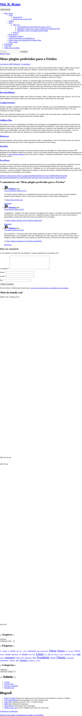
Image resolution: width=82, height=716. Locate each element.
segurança (10, 657)
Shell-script (28, 658)
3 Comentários (25, 64)
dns (67, 651)
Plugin (59, 176)
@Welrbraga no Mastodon (9, 711)
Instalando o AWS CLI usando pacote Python (32, 31)
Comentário (4, 268)
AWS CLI (16, 25)
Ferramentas (8, 44)
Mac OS (50, 654)
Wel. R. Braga (10, 4)
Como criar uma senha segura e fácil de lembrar (45, 177)
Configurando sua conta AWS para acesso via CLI (34, 27)
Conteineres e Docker (16, 36)
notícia (61, 654)
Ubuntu (60, 657)
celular (24, 651)
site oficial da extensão (16, 154)
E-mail (3, 276)
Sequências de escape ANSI (22, 19)
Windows (24, 660)
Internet (25, 654)
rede (79, 654)
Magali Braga (8, 706)
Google (8, 654)
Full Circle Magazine (11, 700)
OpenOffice (67, 654)
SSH (34, 658)
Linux (40, 654)
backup (13, 651)
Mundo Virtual (5, 54)
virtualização (4, 660)
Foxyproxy (45, 176)
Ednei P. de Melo (10, 698)
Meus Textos (8, 13)
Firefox (39, 176)
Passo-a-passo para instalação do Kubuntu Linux (25, 40)
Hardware (15, 654)
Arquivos (3, 639)
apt (9, 651)
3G (1, 651)
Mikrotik (56, 654)
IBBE (6, 704)
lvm (46, 654)
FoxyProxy (5, 160)
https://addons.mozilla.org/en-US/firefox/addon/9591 (24, 241)
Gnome (2, 654)
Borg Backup (13, 34)
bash (17, 651)
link (34, 654)
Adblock (3, 176)
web (17, 660)
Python (74, 654)
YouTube (64, 176)
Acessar (7, 682)
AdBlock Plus (6, 120)
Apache (5, 651)
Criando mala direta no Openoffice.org (22, 38)
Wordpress (32, 660)
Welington (16, 64)
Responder (8, 203)
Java (30, 654)
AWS (10, 23)
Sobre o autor (13, 42)
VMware (12, 660)
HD (20, 654)
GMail (51, 176)
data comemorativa (42, 651)
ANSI (11, 15)
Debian (52, 650)
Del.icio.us (4, 136)
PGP (55, 176)
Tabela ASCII (17, 17)
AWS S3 (16, 32)
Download (71, 651)
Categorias (3, 669)
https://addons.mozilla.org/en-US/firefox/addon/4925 (24, 220)
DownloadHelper (7, 92)
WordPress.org (9, 688)
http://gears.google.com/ (15, 200)
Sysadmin (43, 657)
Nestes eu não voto (10, 708)
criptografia (31, 651)
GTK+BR (7, 46)
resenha (2, 658)
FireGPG (4, 146)
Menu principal (5, 9)
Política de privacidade (12, 48)
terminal (53, 658)
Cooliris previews (12, 176)
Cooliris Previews (7, 103)
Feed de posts (8, 684)
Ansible (11, 21)
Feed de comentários (11, 686)
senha (18, 658)
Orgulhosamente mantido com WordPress (30, 715)
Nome (2, 272)
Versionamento (70, 658)
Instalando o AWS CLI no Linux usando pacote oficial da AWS (38, 29)
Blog (21, 651)
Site (1, 280)
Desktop (61, 650)
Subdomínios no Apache (12, 177)
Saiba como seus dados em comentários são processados (49, 288)
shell (22, 658)
